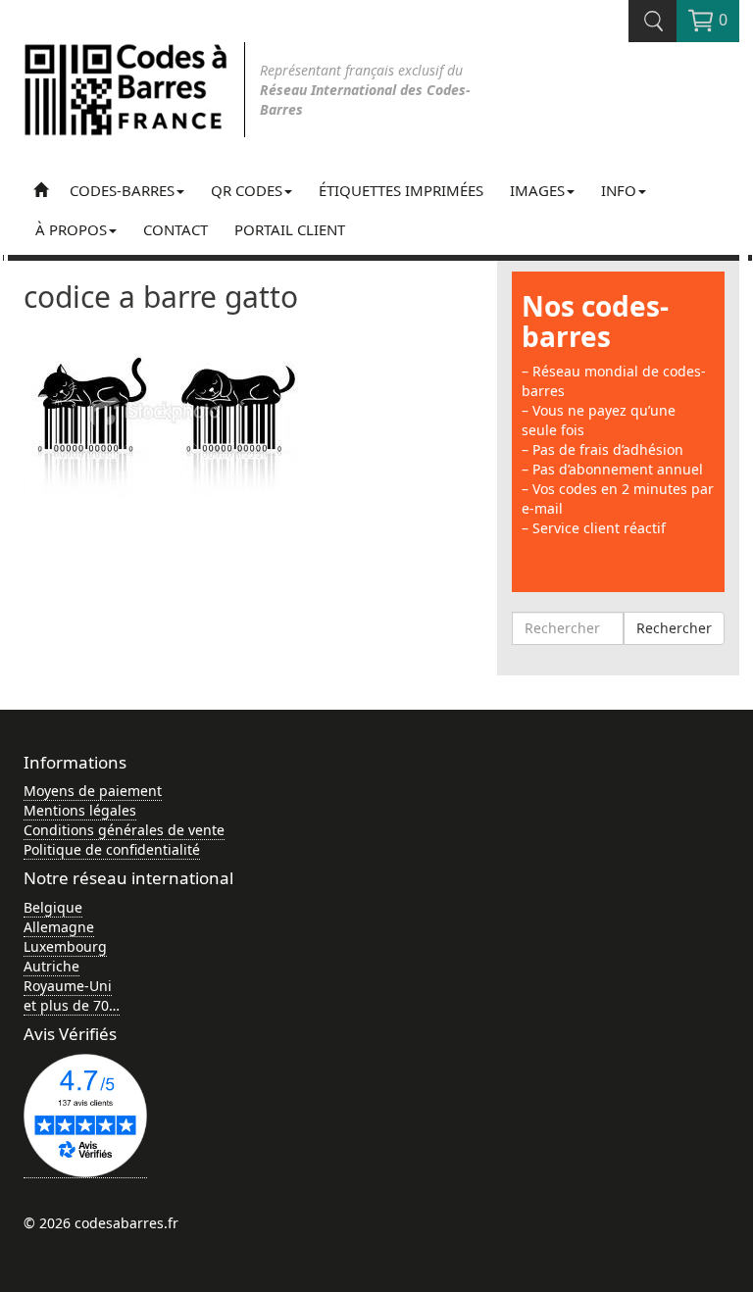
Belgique (53, 907)
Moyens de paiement (93, 790)
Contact (175, 229)
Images (537, 190)
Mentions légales (80, 810)
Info (618, 190)
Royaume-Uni (68, 985)
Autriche (51, 966)
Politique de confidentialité (112, 849)
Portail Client (289, 229)
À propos (71, 229)
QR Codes (246, 190)
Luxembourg (65, 946)
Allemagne (59, 927)
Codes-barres (122, 190)
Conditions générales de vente (124, 829)
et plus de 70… (72, 1005)
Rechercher (674, 628)
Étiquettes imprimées (401, 190)
